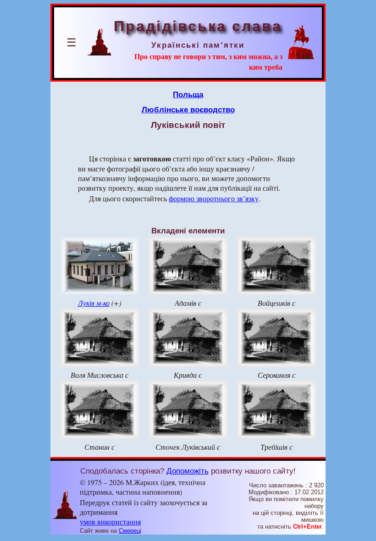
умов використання (110, 521)
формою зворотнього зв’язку (214, 198)
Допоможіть (187, 470)
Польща (188, 94)
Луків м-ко (94, 303)
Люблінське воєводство (188, 109)
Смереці (130, 530)
